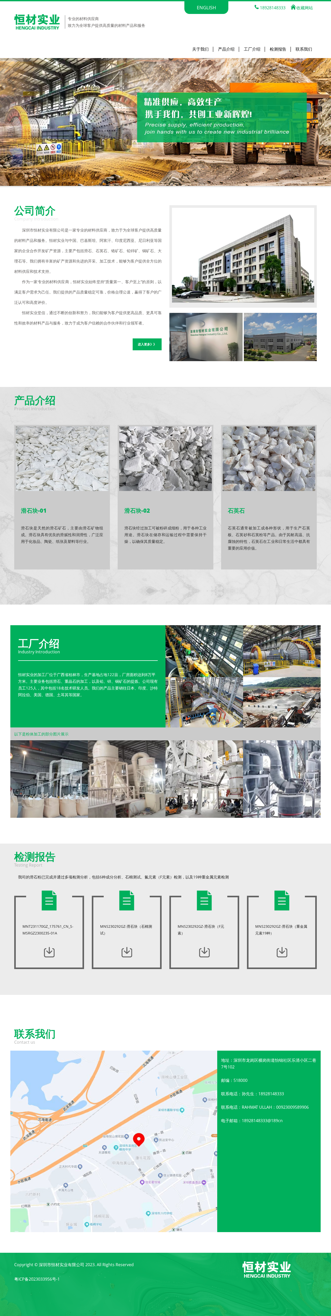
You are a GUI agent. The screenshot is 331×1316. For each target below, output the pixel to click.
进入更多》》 (147, 344)
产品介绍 (226, 49)
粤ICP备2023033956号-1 (37, 1279)
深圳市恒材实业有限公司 (61, 1264)
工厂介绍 (252, 49)
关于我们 (200, 49)
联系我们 (304, 49)
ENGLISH (206, 7)
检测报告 (278, 49)
